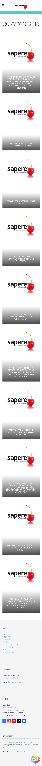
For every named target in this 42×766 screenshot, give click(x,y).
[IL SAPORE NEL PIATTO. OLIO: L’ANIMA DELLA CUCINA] (21, 123)
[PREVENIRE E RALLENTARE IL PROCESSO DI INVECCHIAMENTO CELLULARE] (21, 411)
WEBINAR (6, 637)
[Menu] (3, 5)
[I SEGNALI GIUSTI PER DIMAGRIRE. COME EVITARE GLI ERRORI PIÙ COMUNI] (21, 527)
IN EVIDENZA (7, 647)
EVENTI (5, 642)
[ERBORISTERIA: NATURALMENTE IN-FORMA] (21, 180)
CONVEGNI (6, 639)
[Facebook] (4, 721)
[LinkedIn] (24, 721)
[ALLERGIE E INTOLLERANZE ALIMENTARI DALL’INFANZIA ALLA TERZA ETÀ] (21, 238)
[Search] (39, 5)
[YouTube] (14, 721)
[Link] (21, 5)
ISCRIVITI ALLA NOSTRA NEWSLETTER (17, 742)
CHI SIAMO (6, 634)
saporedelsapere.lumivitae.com (13, 710)
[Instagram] (9, 721)
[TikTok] (19, 721)
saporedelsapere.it (9, 708)
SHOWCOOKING (8, 652)
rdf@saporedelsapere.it (15, 682)
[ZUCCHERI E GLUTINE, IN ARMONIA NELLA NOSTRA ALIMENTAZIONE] (21, 296)
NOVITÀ (5, 650)
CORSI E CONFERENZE (11, 645)
